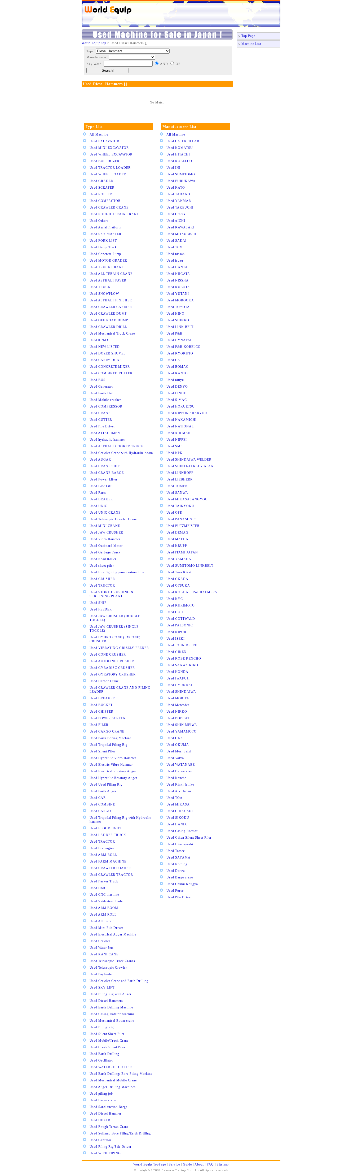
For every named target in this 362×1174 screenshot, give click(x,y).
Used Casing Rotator (182, 831)
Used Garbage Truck (105, 552)
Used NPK (174, 453)
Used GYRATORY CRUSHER (113, 674)
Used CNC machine (104, 894)
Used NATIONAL (180, 426)
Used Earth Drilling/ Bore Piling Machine (121, 1074)
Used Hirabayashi (179, 844)
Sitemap (223, 1164)
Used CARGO (100, 811)
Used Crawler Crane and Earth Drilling (119, 981)
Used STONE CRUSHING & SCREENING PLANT (112, 594)
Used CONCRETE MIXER (110, 367)
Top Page (248, 36)
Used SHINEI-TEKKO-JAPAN (190, 466)
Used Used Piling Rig (106, 784)
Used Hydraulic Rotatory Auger (113, 778)
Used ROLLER (101, 194)
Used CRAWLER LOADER (110, 868)
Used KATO (175, 187)
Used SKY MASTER (105, 234)
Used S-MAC (176, 400)
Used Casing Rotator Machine (112, 1014)
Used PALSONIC (179, 625)
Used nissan (175, 254)
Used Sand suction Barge (108, 1107)
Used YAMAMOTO (181, 731)
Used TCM (174, 247)
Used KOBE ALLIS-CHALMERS (191, 592)
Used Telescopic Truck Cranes (112, 961)
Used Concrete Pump (105, 254)
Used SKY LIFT (102, 987)
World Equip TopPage (149, 1164)
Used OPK (174, 512)
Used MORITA (177, 698)
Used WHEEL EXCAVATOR (111, 154)
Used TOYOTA (178, 307)
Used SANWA (177, 493)
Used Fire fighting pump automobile (117, 572)
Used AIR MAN (178, 433)
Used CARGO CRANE (107, 731)
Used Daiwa (175, 871)
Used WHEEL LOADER (108, 174)
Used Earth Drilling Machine (111, 1007)
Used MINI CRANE (105, 526)
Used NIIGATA (178, 274)
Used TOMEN (177, 486)
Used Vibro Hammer (105, 539)
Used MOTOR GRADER (108, 260)
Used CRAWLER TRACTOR (111, 875)
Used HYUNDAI (179, 685)
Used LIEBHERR (179, 479)
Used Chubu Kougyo (182, 884)
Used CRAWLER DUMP (108, 313)
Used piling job (101, 1093)
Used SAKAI (176, 240)
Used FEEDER (101, 609)
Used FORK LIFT (103, 240)
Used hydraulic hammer (107, 439)
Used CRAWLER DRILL (108, 327)
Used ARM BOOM (104, 908)
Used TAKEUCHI (179, 207)
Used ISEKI (175, 638)
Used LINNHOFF (179, 473)
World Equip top (94, 43)
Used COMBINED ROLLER (111, 373)
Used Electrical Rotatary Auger (113, 771)
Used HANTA (177, 267)
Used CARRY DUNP (106, 360)
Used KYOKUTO (179, 353)
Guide (187, 1164)
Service (174, 1164)
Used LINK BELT (179, 327)
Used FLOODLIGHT (105, 828)
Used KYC (174, 599)
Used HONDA (177, 672)
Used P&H (174, 333)
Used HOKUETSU (180, 406)
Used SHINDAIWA (181, 692)
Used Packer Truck (104, 881)
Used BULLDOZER (105, 161)
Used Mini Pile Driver (106, 928)
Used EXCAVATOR (104, 141)
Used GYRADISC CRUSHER (112, 668)
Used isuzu (174, 260)
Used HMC (98, 888)
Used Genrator (101, 1140)
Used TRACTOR (102, 841)
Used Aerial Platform (105, 227)
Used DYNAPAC (179, 340)
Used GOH (174, 612)
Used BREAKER (102, 698)
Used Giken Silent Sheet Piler (188, 837)
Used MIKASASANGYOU (187, 499)
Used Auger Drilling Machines (113, 1087)
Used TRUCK (100, 287)
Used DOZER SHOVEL (108, 353)
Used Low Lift (101, 486)
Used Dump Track (103, 247)
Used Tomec (175, 851)
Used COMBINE (102, 804)
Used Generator (101, 386)
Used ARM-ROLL (103, 855)
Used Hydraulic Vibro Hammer (113, 758)
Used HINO (175, 313)
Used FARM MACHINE (108, 861)
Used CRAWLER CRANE (109, 207)
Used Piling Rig (102, 1027)
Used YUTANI (177, 294)
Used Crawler (100, 941)
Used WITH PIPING (105, 1153)
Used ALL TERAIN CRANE (111, 274)
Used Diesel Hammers (106, 1001)
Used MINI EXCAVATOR (109, 148)
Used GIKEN (176, 652)
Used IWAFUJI (178, 678)
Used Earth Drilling (104, 1054)
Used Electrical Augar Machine (113, 934)
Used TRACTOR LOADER (110, 168)
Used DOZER (100, 1120)
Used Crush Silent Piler (107, 1047)
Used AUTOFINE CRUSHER (112, 661)
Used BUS (97, 380)
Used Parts (98, 493)
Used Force (175, 891)
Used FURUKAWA (181, 181)
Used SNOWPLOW (104, 294)
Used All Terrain (102, 921)
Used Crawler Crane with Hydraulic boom (121, 453)
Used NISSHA (177, 280)
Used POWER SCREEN (108, 718)
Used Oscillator (101, 1060)
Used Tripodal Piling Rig (108, 745)
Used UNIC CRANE (105, 512)
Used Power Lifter (103, 479)
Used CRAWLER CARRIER (111, 307)
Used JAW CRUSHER (106, 532)
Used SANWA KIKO (182, 665)
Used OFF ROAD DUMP (109, 320)
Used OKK (174, 738)
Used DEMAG (177, 532)
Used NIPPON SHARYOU (186, 413)
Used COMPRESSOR (106, 406)
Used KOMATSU (179, 148)
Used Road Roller (103, 559)
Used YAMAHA (178, 559)
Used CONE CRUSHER (108, 654)
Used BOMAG (177, 367)
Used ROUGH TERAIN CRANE (114, 214)
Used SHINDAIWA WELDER (188, 459)
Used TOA (174, 798)
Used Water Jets (102, 948)
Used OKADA (177, 579)
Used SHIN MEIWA (181, 725)
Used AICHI (175, 221)
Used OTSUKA (178, 585)
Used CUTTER (101, 420)
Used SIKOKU (177, 818)
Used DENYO (177, 386)
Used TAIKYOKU (180, 506)
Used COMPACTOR (105, 201)
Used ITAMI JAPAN (182, 552)
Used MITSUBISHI (181, 234)
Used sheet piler (102, 565)
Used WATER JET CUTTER (111, 1067)
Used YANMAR (178, 201)
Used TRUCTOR (102, 585)
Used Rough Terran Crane (109, 1127)
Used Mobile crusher (105, 400)
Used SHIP (98, 603)
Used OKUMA (177, 745)
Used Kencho (176, 778)
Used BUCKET (101, 705)
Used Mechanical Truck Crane (112, 333)
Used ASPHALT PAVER (108, 280)
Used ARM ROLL (103, 914)
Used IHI (173, 168)
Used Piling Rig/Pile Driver (110, 1147)
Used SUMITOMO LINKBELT (189, 565)
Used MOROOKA (180, 300)
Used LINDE (176, 393)
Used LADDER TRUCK (108, 835)
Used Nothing (176, 864)
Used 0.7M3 (99, 340)
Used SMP (174, 446)
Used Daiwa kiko (179, 771)
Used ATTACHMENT (106, 433)
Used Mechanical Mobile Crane (113, 1080)
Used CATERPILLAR (182, 141)
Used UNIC (98, 506)
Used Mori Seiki (178, 751)
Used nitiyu (175, 380)
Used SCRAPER (102, 187)
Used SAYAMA (178, 857)
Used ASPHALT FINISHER (111, 300)
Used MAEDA (177, 539)
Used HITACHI (178, 154)
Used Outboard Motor (106, 546)
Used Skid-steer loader (107, 901)
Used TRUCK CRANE (107, 267)
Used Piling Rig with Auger (110, 994)
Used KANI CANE (104, 954)
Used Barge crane (103, 1100)
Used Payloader (101, 974)
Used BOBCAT (177, 718)
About (199, 1164)
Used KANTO (177, 373)
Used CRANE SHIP (105, 466)
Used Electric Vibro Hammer (111, 764)
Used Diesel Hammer (105, 1113)
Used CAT (174, 360)
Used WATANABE (180, 764)
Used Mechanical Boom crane (112, 1021)
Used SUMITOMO (180, 174)
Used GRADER (101, 181)
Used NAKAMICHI (181, 420)
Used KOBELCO (179, 161)
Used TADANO (178, 194)
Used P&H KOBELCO (183, 347)
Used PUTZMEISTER (183, 526)
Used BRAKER (101, 499)
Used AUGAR (100, 459)
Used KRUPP (176, 546)
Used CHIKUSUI (179, 811)
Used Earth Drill (102, 393)
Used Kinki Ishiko (180, 784)
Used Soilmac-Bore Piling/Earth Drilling (120, 1133)
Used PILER (99, 725)
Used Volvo (175, 758)
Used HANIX (176, 824)
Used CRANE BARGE (107, 473)
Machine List (251, 44)
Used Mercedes (177, 705)
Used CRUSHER (102, 579)
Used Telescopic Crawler (108, 967)
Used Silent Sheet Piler (107, 1034)
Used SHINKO (177, 320)
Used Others (99, 221)
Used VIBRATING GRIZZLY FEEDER (119, 648)
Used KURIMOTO (180, 605)
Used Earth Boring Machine (110, 738)
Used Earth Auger (103, 791)
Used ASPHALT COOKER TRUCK (116, 446)
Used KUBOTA (178, 287)
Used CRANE (100, 413)
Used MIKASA (178, 804)
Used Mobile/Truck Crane (109, 1040)
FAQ (210, 1164)
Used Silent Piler (102, 751)
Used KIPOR (176, 632)
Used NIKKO (176, 711)
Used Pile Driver (102, 426)
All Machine (99, 134)
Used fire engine (102, 848)
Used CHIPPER (101, 711)
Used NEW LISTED (105, 347)
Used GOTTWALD (180, 619)
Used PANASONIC (181, 519)
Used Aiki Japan (178, 791)
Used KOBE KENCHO (183, 658)
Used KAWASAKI (180, 227)
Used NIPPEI (176, 439)
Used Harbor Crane (104, 681)
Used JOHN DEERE (181, 645)
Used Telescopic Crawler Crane (113, 519)
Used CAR (98, 798)
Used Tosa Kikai (178, 572)
